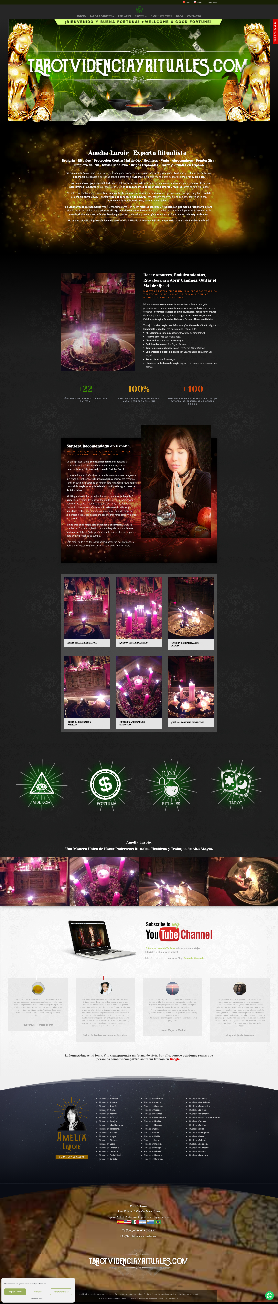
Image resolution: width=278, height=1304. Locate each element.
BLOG (179, 16)
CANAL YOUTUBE (161, 16)
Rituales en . (108, 1140)
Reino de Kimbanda (194, 958)
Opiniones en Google (170, 297)
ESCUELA (141, 16)
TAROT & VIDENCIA (102, 16)
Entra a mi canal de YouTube (160, 948)
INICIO (81, 16)
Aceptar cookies (15, 1291)
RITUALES (124, 16)
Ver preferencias (61, 1291)
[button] (269, 1295)
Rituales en (108, 1098)
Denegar (38, 1291)
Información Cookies (37, 1298)
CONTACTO (194, 16)
